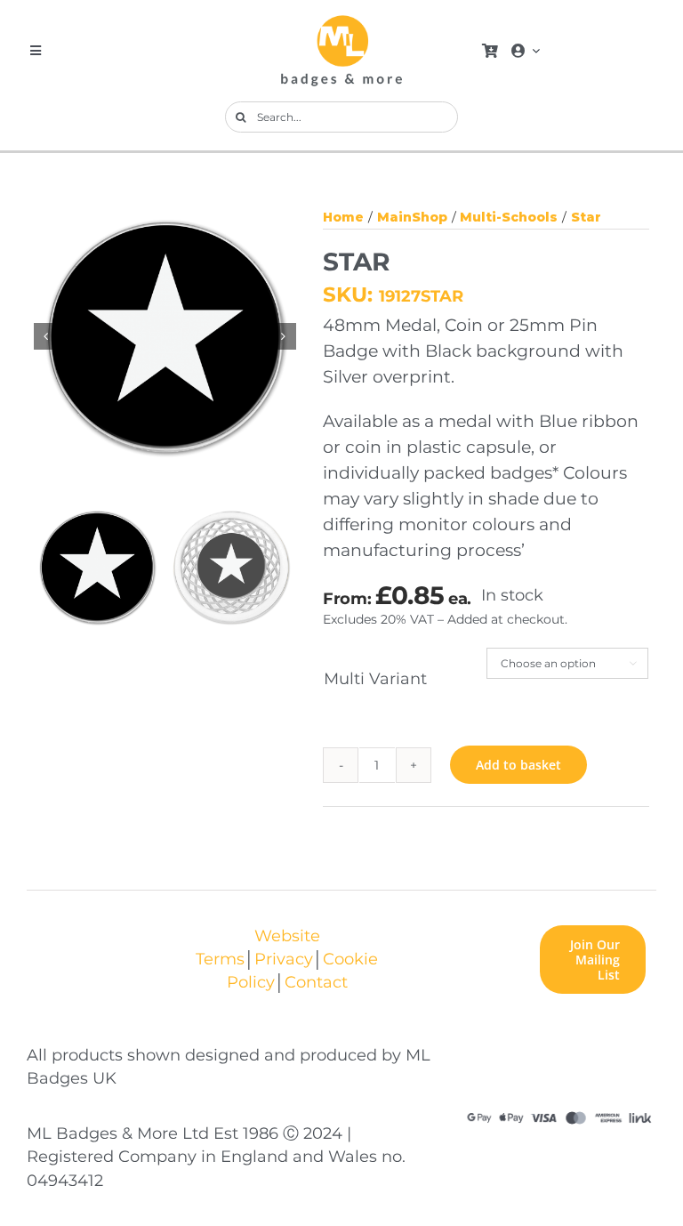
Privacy (283, 958)
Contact (316, 981)
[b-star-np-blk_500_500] (166, 337)
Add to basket (518, 764)
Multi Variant (375, 678)
